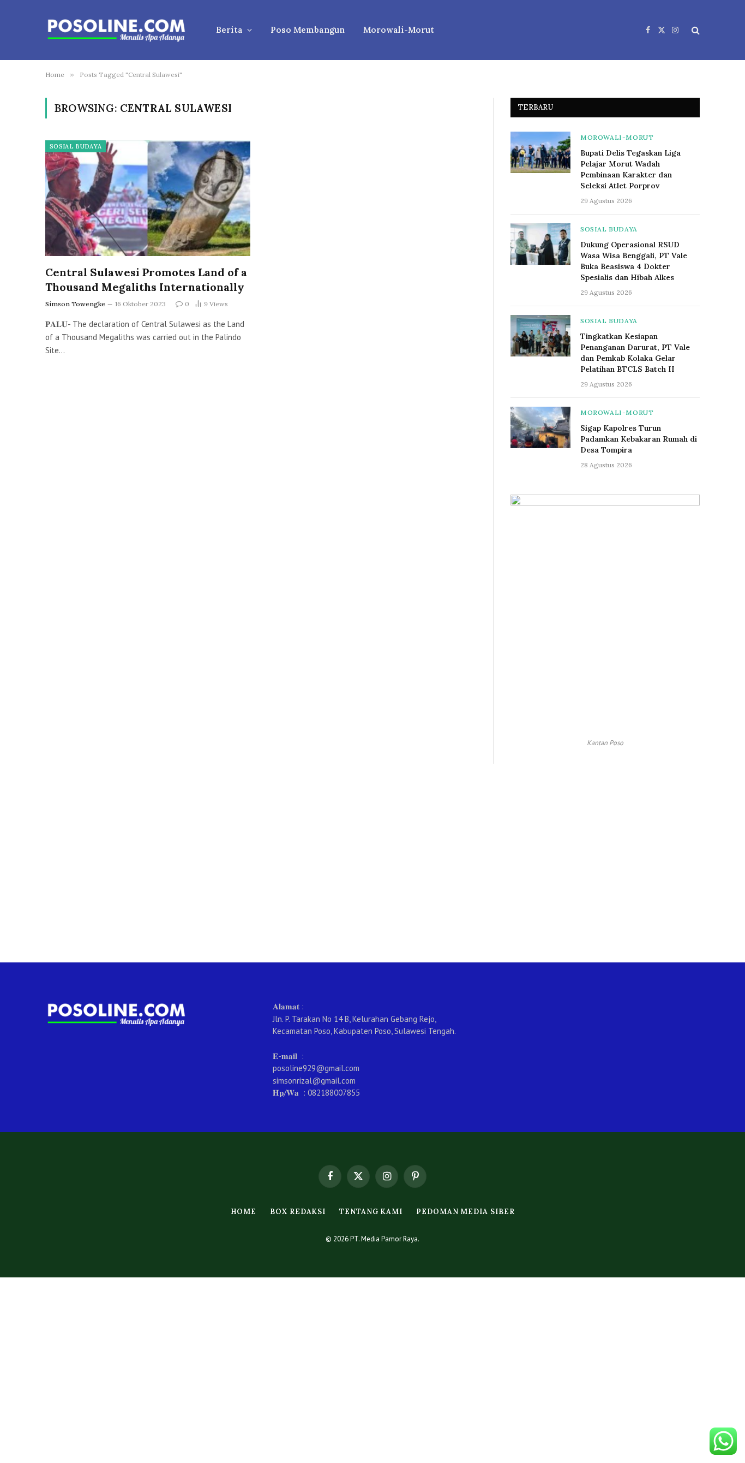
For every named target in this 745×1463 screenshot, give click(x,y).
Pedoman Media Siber (465, 1211)
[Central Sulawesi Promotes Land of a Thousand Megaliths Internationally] (147, 198)
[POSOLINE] (116, 30)
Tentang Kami (370, 1211)
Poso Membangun (308, 30)
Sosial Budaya (75, 146)
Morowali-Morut (398, 30)
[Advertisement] (372, 863)
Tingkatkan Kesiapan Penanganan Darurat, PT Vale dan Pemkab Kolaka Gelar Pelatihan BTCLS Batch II (635, 352)
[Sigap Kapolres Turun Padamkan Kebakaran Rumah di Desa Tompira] (540, 427)
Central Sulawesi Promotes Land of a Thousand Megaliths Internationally (146, 279)
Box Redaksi (298, 1211)
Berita (229, 30)
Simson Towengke (75, 304)
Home (244, 1211)
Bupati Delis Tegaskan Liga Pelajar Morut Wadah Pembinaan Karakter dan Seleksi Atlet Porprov (630, 169)
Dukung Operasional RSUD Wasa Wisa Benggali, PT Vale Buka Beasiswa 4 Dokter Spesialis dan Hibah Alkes (633, 261)
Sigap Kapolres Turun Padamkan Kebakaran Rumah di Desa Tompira (638, 439)
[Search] (694, 30)
